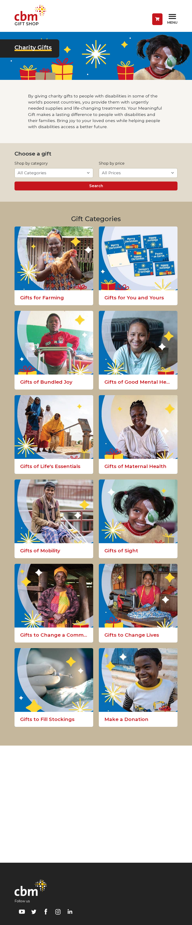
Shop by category (31, 163)
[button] (157, 19)
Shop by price (112, 163)
